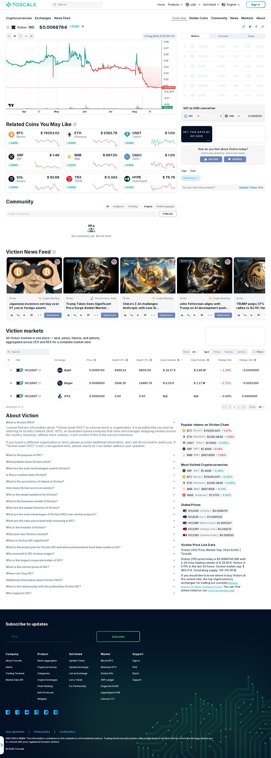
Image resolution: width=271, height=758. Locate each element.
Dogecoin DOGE (110, 686)
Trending (133, 206)
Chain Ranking (45, 686)
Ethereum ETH (109, 667)
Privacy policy (42, 731)
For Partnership (77, 686)
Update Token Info (251, 187)
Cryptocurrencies (19, 18)
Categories (43, 673)
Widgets (42, 698)
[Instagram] (56, 712)
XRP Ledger (107, 679)
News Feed (62, 18)
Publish (168, 213)
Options (241, 351)
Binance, (233, 583)
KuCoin (218, 586)
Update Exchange (78, 667)
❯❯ (244, 406)
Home (161, 4)
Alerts (9, 667)
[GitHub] (36, 712)
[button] (77, 4)
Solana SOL (107, 673)
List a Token (75, 679)
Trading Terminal (15, 673)
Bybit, (198, 586)
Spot (206, 351)
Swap (251, 36)
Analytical (118, 206)
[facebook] (256, 26)
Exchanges (43, 18)
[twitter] (250, 26)
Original (148, 206)
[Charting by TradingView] (11, 105)
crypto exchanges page (221, 590)
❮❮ (224, 406)
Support (137, 679)
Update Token (77, 660)
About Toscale (14, 660)
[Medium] (27, 712)
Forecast (223, 36)
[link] (33, 138)
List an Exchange (78, 673)
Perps (217, 351)
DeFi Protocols (45, 692)
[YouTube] (46, 712)
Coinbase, (208, 586)
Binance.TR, (188, 586)
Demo (136, 673)
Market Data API (14, 679)
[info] (83, 26)
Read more (53, 315)
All (107, 206)
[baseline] (26, 36)
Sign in (255, 4)
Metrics (195, 36)
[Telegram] (8, 712)
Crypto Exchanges (47, 679)
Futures (229, 351)
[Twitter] (17, 712)
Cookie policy (67, 731)
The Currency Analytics (105, 298)
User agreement (15, 731)
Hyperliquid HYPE (110, 692)
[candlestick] (31, 36)
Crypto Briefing (51, 298)
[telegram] (262, 26)
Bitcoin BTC (107, 660)
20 (193, 351)
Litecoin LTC (107, 698)
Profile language (165, 206)
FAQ (135, 667)
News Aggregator (47, 660)
